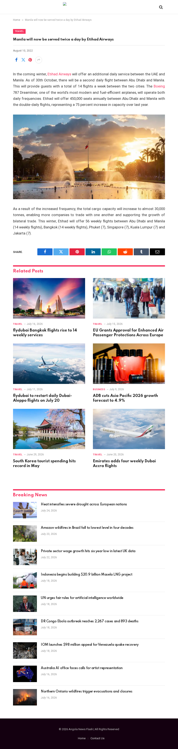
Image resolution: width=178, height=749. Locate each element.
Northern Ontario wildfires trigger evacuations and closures (86, 691)
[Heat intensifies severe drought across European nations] (25, 510)
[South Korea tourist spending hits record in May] (49, 429)
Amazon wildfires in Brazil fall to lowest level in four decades (87, 528)
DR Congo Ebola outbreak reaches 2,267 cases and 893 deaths (89, 621)
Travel (19, 31)
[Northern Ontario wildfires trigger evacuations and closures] (25, 697)
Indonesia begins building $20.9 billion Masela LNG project (86, 574)
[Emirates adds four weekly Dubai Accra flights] (129, 429)
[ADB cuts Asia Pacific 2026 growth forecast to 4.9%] (129, 363)
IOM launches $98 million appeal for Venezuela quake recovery (90, 645)
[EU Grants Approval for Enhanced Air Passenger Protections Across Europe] (129, 298)
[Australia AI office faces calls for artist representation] (25, 674)
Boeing (159, 86)
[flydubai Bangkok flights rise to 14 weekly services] (49, 298)
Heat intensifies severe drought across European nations (84, 504)
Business (99, 389)
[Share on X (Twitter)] (23, 60)
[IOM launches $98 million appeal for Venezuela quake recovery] (25, 650)
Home (16, 19)
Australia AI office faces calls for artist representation (82, 668)
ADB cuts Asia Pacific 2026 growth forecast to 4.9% (125, 398)
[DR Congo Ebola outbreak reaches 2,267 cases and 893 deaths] (25, 627)
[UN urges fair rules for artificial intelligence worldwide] (25, 603)
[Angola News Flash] (89, 7)
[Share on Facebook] (16, 60)
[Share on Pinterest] (30, 60)
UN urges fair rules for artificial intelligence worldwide (82, 598)
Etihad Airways (59, 74)
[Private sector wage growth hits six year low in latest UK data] (25, 557)
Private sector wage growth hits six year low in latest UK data (88, 551)
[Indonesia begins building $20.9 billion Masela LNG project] (25, 580)
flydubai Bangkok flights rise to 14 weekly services (45, 332)
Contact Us (97, 738)
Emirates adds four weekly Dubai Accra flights (124, 463)
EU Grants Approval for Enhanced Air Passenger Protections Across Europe (128, 332)
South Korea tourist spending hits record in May (44, 463)
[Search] (160, 7)
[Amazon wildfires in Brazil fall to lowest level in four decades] (25, 533)
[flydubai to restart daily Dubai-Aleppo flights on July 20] (49, 363)
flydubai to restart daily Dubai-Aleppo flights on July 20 (42, 398)
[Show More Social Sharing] (38, 60)
